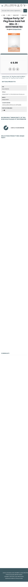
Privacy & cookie (19, 578)
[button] (25, 5)
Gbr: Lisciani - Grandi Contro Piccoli (14, 480)
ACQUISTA (15, 172)
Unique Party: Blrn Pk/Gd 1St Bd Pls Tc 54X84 (14, 334)
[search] (25, 10)
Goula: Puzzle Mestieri (14, 446)
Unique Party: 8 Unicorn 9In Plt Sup (14, 230)
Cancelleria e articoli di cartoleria (11, 105)
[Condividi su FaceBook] (10, 69)
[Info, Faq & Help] (21, 5)
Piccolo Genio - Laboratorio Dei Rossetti (14, 550)
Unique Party (5, 99)
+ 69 (3, 110)
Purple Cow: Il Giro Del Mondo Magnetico (14, 411)
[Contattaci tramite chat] (15, 5)
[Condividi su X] (13, 69)
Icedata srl (12, 578)
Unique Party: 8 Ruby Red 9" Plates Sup (14, 160)
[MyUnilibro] (18, 5)
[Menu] (2, 5)
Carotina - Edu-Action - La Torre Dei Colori (14, 376)
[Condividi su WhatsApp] (17, 69)
